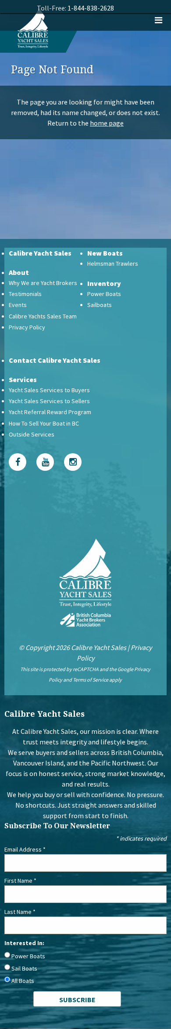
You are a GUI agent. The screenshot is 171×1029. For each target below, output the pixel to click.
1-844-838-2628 (91, 8)
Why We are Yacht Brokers (43, 283)
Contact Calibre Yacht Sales (54, 360)
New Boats (105, 253)
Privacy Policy (27, 327)
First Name (20, 881)
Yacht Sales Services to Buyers (49, 390)
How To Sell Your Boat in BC (44, 423)
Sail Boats (24, 968)
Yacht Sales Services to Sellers (49, 401)
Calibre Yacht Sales (40, 253)
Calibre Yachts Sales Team (43, 316)
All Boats (22, 981)
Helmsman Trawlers (112, 263)
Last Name (20, 912)
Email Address (25, 849)
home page (107, 123)
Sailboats (99, 305)
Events (18, 305)
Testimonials (25, 294)
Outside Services (31, 434)
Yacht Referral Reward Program (50, 412)
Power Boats (104, 294)
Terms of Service (90, 679)
